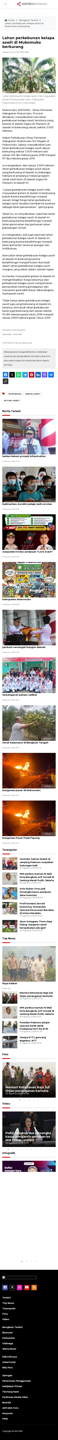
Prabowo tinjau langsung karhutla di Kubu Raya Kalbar (28, 982)
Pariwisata (8, 1338)
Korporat (7, 1413)
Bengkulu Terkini (28, 20)
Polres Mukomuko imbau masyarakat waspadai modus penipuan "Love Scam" (27, 550)
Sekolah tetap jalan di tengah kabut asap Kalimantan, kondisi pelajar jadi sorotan (28, 502)
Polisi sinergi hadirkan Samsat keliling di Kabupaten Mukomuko (27, 598)
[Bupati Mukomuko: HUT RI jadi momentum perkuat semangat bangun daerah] (29, 627)
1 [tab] (19, 1099)
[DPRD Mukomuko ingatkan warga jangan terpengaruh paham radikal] (29, 675)
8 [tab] (40, 1149)
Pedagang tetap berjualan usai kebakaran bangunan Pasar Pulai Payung (28, 836)
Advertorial (8, 1362)
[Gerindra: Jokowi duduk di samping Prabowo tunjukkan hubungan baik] (9, 863)
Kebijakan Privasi (12, 1386)
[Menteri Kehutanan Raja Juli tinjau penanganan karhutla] (9, 997)
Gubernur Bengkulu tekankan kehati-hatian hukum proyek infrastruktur (25, 454)
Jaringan (7, 1375)
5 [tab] (38, 1099)
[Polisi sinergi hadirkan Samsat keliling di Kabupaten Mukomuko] (29, 579)
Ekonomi (7, 1332)
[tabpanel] (29, 1080)
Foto (5, 1054)
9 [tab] (45, 1149)
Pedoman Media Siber (15, 1397)
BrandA (6, 1402)
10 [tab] (50, 1149)
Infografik (8, 1153)
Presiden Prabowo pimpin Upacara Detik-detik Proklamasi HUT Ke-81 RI (35, 1025)
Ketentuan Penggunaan (16, 1381)
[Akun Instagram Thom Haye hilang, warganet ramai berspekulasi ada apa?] (9, 925)
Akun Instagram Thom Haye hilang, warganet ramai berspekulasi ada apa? (36, 924)
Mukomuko (15, 394)
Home (11, 20)
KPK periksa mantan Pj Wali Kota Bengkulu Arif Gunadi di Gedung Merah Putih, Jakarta (37, 877)
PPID (5, 1418)
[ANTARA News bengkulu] (32, 4)
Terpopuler (9, 849)
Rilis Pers (7, 1367)
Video (6, 1103)
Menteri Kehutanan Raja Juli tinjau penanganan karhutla (27, 1089)
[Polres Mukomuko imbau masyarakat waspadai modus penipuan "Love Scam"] (29, 531)
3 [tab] (29, 1099)
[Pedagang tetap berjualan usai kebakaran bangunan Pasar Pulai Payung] (29, 818)
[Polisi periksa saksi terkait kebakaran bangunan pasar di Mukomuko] (29, 770)
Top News (8, 938)
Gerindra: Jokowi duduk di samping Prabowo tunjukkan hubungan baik (36, 862)
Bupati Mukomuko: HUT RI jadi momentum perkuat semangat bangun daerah (29, 645)
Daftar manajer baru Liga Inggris (24, 1250)
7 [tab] (36, 1149)
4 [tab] (33, 1099)
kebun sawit (33, 394)
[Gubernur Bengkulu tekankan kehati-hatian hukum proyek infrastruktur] (29, 436)
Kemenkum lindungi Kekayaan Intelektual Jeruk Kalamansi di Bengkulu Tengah (28, 741)
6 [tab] (31, 1149)
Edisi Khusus (9, 1356)
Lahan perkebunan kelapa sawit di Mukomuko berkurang (24, 25)
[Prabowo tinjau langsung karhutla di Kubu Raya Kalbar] (29, 963)
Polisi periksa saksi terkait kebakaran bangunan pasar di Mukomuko (25, 789)
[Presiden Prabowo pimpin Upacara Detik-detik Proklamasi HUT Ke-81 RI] (9, 1026)
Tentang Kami (10, 1391)
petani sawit (12, 400)
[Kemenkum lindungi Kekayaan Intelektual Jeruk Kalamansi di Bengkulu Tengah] (29, 722)
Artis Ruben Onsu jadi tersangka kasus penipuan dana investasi (35, 892)
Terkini (6, 1297)
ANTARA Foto (10, 1408)
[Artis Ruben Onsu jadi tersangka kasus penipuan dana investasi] (9, 893)
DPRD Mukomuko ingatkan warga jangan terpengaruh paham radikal (28, 693)
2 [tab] (24, 1099)
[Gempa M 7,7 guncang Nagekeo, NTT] (9, 1041)
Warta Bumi (9, 1348)
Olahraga (7, 1343)
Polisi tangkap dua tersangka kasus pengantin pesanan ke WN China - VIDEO (28, 1136)
